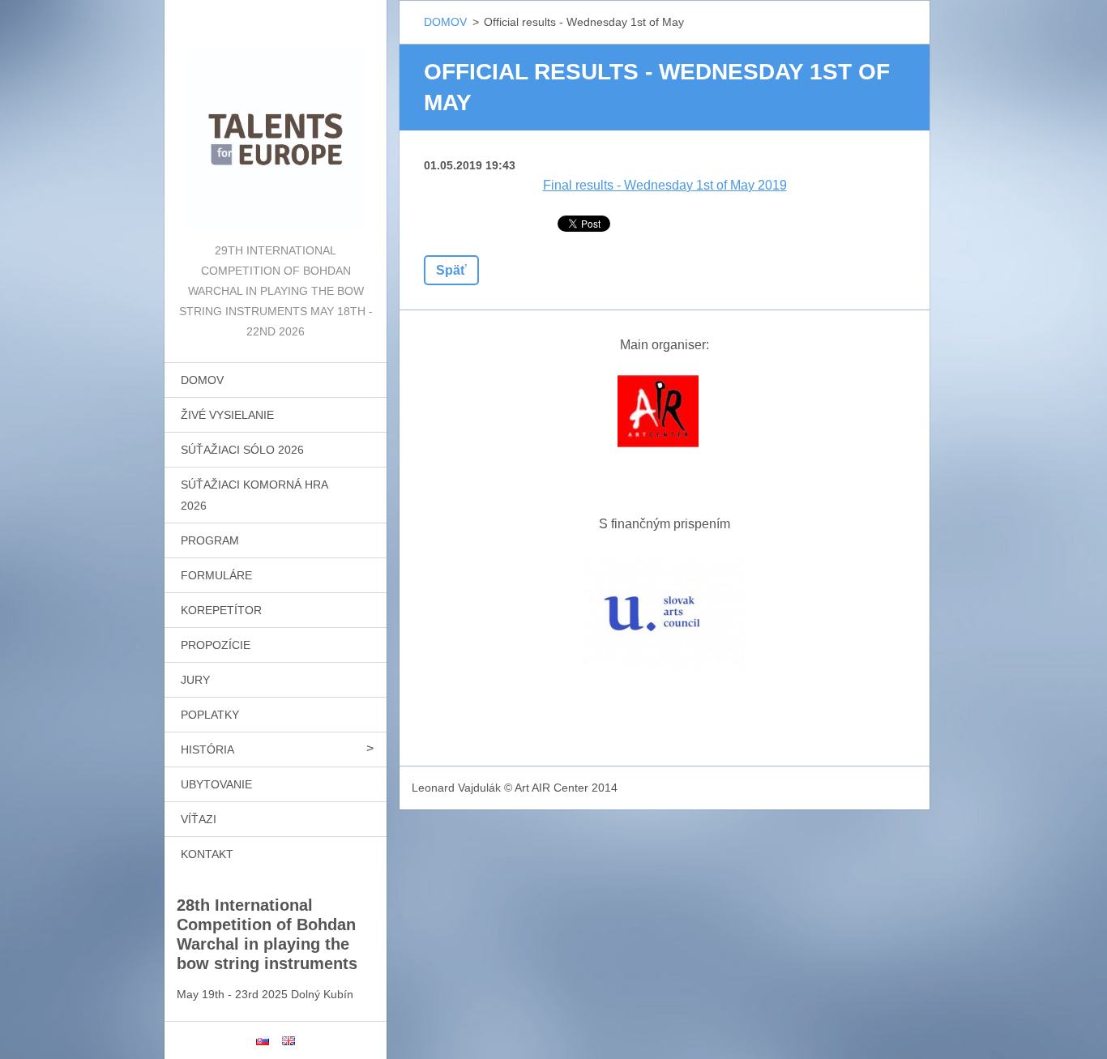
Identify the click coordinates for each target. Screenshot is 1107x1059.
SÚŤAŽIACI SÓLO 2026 (242, 449)
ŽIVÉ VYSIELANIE (227, 414)
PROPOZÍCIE (215, 644)
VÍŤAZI (198, 819)
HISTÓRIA (207, 749)
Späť (451, 270)
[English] (288, 1040)
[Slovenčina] (262, 1040)
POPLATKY (210, 714)
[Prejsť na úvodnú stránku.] (276, 120)
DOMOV (202, 380)
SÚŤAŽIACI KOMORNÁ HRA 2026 (254, 495)
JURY (195, 679)
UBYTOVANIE (216, 784)
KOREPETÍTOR (221, 610)
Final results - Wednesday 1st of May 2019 (665, 185)
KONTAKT (207, 854)
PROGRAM (210, 540)
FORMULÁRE (216, 575)
